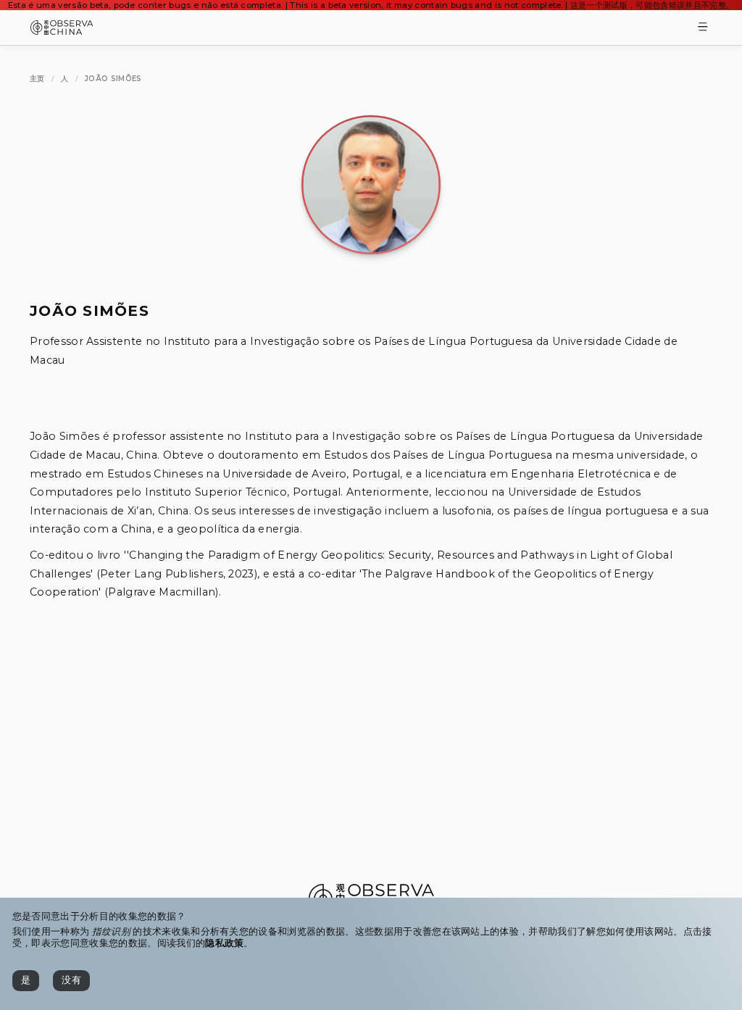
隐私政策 (224, 943)
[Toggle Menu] (702, 27)
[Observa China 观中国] (61, 31)
